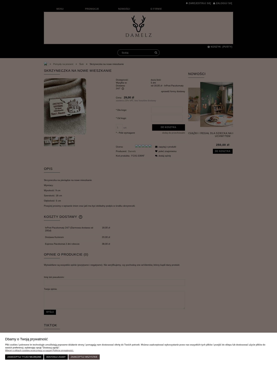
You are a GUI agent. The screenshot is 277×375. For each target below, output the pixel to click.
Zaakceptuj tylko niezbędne (24, 357)
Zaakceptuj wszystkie (84, 357)
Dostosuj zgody (56, 357)
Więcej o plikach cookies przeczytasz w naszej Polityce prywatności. (39, 350)
